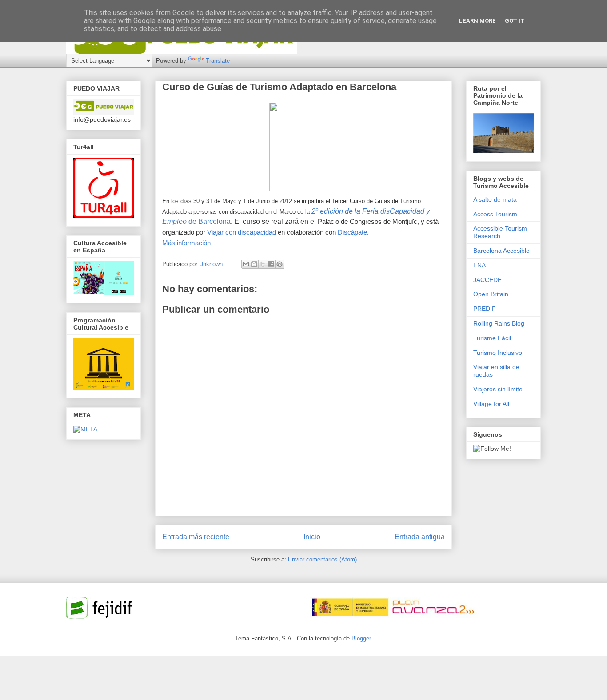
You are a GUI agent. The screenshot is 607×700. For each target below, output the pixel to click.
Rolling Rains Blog (498, 323)
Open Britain (490, 294)
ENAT (481, 265)
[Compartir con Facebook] (271, 264)
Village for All (491, 403)
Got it (515, 20)
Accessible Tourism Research (500, 232)
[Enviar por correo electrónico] (245, 264)
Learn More (477, 20)
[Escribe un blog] (254, 264)
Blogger (361, 638)
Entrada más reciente (195, 537)
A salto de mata (495, 199)
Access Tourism (495, 214)
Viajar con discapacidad (241, 232)
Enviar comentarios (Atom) (322, 559)
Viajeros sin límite (498, 389)
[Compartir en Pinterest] (279, 264)
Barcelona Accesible (501, 250)
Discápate (352, 232)
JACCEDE (487, 279)
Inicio (312, 537)
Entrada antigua (420, 537)
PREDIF (484, 308)
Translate (218, 60)
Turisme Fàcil (492, 338)
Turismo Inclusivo (497, 352)
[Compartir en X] (262, 264)
